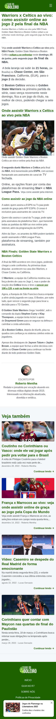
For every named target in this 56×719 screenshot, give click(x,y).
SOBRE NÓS (28, 692)
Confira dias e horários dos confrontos (33, 711)
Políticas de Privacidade (28, 697)
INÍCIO (28, 680)
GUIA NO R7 (28, 686)
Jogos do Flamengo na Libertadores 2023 (32, 705)
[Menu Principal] (50, 5)
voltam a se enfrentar (20, 55)
